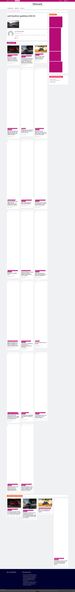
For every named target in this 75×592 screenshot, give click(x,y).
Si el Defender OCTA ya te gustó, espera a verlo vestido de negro (41, 416)
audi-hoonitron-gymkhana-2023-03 (15, 11)
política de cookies (48, 590)
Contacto (22, 8)
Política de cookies (52, 82)
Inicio (8, 11)
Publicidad (17, 8)
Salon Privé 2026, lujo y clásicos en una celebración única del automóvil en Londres (12, 203)
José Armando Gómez (19, 31)
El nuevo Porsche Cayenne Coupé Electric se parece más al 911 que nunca (41, 203)
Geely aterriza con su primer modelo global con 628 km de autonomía (40, 274)
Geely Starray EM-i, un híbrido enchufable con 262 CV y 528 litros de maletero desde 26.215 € (12, 344)
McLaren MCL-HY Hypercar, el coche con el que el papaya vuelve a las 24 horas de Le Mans (41, 133)
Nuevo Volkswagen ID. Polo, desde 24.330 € (26, 203)
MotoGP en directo (53, 81)
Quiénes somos (10, 8)
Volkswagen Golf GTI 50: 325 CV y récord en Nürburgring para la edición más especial (12, 488)
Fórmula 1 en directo (53, 79)
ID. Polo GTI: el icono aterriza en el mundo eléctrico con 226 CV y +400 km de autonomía (12, 59)
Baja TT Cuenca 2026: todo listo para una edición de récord (40, 57)
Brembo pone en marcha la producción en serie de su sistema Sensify (27, 131)
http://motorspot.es (19, 33)
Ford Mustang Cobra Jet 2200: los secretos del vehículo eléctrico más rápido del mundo (12, 133)
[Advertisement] (56, 22)
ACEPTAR (37, 591)
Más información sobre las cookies (55, 80)
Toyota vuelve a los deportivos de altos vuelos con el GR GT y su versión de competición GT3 (13, 417)
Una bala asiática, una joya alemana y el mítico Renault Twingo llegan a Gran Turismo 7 (27, 273)
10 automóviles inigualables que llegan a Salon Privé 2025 (27, 416)
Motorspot (37, 4)
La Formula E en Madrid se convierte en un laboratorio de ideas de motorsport (27, 345)
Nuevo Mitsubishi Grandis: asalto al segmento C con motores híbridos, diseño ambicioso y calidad (27, 488)
